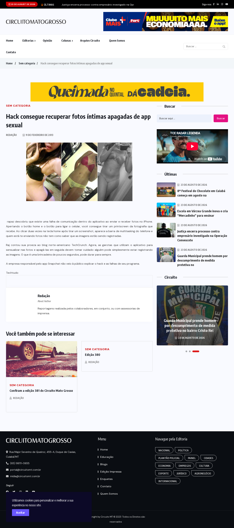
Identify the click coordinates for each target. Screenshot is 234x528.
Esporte (163, 473)
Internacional (167, 481)
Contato (11, 52)
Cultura (204, 465)
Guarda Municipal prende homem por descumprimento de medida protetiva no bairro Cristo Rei (190, 325)
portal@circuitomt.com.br (25, 470)
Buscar (221, 118)
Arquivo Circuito (90, 40)
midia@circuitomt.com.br (24, 476)
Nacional (164, 450)
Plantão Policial (169, 458)
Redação (18, 398)
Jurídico (182, 473)
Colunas (66, 40)
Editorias (28, 40)
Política (183, 450)
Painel (192, 458)
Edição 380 (92, 355)
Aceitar (20, 512)
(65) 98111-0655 (19, 463)
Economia (164, 465)
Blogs (103, 464)
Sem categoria (27, 63)
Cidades (208, 458)
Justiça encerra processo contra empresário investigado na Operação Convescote (202, 235)
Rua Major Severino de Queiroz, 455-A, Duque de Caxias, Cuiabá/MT (41, 454)
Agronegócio (203, 473)
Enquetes (106, 479)
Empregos (185, 465)
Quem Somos (117, 40)
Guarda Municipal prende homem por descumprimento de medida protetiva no (202, 260)
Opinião (47, 40)
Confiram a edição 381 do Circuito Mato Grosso (41, 390)
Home (9, 40)
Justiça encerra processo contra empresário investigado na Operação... (102, 4)
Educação (106, 457)
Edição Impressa (110, 471)
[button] (186, 351)
